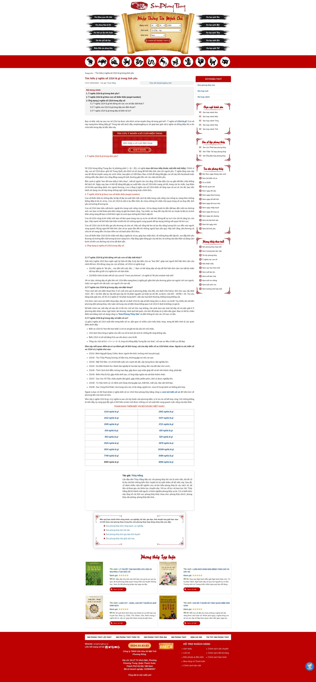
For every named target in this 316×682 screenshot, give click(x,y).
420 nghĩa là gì (166, 430)
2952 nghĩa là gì (166, 412)
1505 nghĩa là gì (111, 424)
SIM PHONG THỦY (178, 637)
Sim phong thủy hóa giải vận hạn (120, 538)
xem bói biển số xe (171, 392)
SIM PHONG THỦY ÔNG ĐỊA (155, 637)
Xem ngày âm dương (210, 216)
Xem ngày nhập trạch (210, 208)
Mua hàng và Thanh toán (194, 661)
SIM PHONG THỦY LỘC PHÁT (99, 637)
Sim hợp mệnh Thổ (212, 47)
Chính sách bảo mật (192, 665)
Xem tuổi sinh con (209, 285)
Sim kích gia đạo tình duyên (103, 32)
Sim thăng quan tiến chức (103, 16)
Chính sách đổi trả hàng (218, 653)
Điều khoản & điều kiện (193, 657)
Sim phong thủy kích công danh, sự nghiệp (124, 526)
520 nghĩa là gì (166, 437)
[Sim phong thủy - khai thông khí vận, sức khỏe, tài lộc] (158, 7)
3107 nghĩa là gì (166, 418)
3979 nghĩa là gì (166, 443)
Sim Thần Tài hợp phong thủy (214, 152)
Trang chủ (89, 73)
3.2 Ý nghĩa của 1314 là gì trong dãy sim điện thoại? (112, 107)
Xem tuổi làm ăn (208, 272)
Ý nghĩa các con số (209, 259)
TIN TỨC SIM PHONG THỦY (217, 637)
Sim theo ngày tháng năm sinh (214, 174)
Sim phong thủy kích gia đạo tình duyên (123, 534)
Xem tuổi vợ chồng (209, 280)
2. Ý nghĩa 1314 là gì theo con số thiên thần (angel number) (113, 97)
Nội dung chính (93, 90)
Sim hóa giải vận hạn (103, 40)
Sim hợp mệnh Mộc (213, 24)
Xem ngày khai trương (211, 195)
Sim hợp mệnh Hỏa (213, 40)
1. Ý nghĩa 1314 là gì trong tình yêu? (102, 93)
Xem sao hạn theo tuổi (211, 268)
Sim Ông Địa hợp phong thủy (214, 156)
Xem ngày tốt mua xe (210, 212)
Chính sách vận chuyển (218, 649)
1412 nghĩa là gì (111, 418)
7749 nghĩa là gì (111, 456)
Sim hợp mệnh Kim (213, 16)
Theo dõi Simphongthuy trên (160, 83)
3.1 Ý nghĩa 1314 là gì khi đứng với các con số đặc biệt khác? (117, 104)
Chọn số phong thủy (158, 41)
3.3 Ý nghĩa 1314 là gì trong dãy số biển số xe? (110, 111)
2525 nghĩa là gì (111, 443)
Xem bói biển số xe (209, 178)
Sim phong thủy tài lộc (103, 24)
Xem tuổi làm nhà (209, 276)
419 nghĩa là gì (111, 430)
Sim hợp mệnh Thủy (213, 32)
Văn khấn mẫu (208, 264)
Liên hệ (186, 653)
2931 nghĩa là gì (111, 449)
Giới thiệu (187, 649)
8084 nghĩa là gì (166, 462)
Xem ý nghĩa (139, 150)
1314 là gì (181, 121)
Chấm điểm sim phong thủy (103, 47)
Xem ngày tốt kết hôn (210, 199)
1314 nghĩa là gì (111, 412)
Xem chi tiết (118, 589)
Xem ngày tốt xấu (209, 191)
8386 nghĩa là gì (166, 456)
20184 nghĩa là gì (166, 449)
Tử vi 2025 (206, 182)
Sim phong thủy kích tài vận (118, 530)
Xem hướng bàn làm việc (212, 251)
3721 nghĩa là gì (166, 424)
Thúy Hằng (111, 83)
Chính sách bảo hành (217, 657)
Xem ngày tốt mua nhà (211, 203)
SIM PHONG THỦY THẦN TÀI (128, 637)
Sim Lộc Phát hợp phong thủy (214, 147)
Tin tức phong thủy (209, 255)
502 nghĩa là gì (111, 437)
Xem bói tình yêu (209, 229)
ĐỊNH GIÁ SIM (196, 637)
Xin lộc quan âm (208, 187)
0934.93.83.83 (139, 645)
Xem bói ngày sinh (209, 224)
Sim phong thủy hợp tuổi (211, 247)
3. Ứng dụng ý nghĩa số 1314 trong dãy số (105, 101)
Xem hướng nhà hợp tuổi (212, 289)
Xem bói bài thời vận (210, 220)
